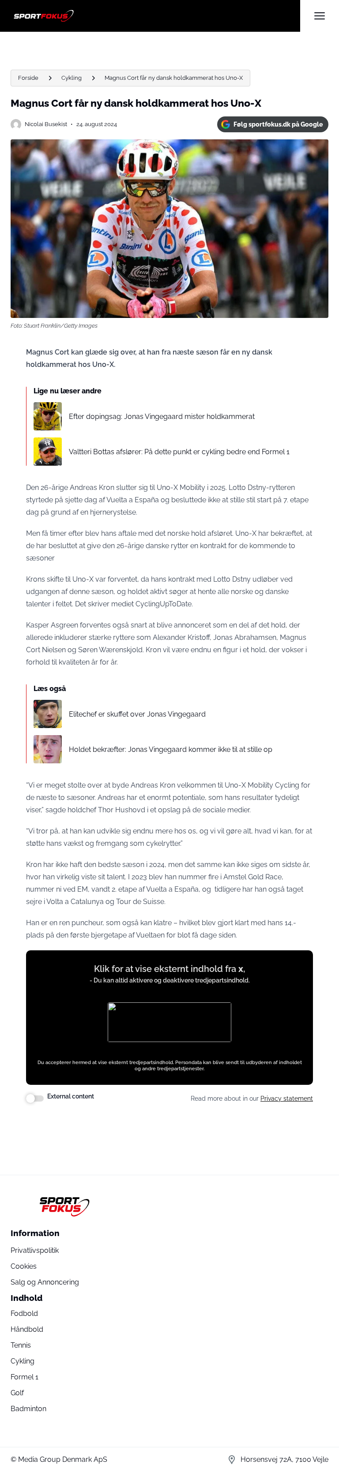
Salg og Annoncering (45, 1282)
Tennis (21, 1345)
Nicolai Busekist (46, 124)
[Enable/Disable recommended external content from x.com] (35, 1098)
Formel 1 (24, 1377)
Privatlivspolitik (35, 1250)
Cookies (24, 1266)
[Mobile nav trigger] (319, 16)
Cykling (71, 78)
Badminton (28, 1409)
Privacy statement (286, 1098)
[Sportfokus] (155, 16)
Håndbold (27, 1329)
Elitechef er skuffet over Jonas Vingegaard (137, 714)
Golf (17, 1393)
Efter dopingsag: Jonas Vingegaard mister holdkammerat (162, 416)
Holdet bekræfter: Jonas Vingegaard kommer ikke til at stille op (170, 749)
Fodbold (24, 1313)
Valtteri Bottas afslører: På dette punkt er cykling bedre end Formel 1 (179, 452)
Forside (28, 78)
